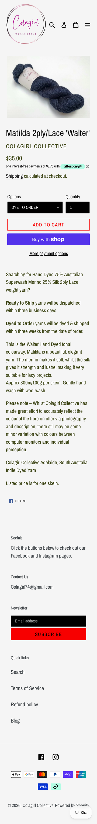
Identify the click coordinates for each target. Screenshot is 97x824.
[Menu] (87, 24)
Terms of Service (27, 688)
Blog (15, 720)
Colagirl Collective (38, 805)
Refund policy (24, 704)
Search (18, 671)
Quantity (72, 196)
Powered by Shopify (72, 805)
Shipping (14, 175)
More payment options (48, 253)
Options (14, 196)
